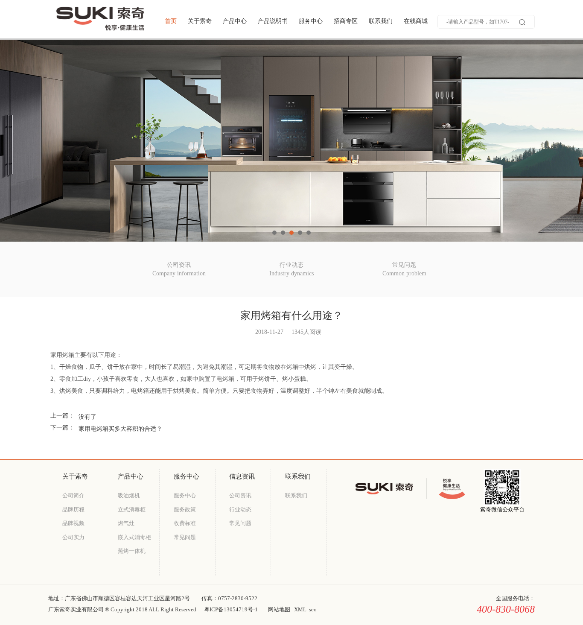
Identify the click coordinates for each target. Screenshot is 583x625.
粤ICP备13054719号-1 (231, 609)
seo (313, 609)
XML (300, 609)
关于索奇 (200, 21)
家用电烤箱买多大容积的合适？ (120, 429)
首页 (171, 21)
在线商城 (416, 21)
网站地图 (279, 609)
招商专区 (346, 21)
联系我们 (381, 21)
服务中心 (311, 21)
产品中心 (235, 21)
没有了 (87, 417)
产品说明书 (273, 21)
